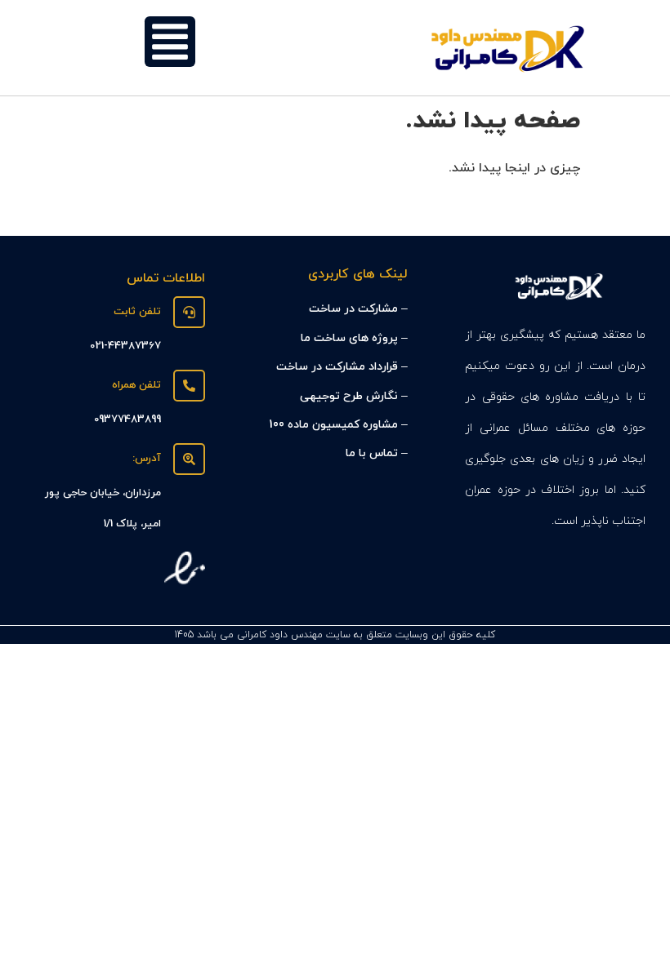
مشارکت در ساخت (353, 309)
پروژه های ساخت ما (349, 338)
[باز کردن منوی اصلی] (170, 41)
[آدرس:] (189, 459)
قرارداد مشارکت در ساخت (337, 367)
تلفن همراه (136, 385)
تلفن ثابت (137, 311)
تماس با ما (372, 453)
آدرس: (146, 458)
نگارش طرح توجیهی (349, 396)
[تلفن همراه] (189, 386)
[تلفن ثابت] (189, 312)
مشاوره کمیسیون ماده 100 (333, 425)
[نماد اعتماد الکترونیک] (184, 585)
